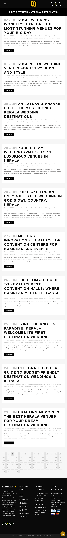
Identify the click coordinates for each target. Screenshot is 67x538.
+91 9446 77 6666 (60, 500)
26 (56, 457)
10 (47, 454)
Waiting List (23, 516)
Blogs (21, 496)
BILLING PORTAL (40, 504)
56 (4, 468)
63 (34, 468)
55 (60, 464)
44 (12, 464)
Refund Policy (24, 513)
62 (30, 468)
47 (25, 464)
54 (56, 464)
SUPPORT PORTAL (40, 507)
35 (34, 461)
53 (51, 464)
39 (51, 461)
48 (30, 464)
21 (34, 457)
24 (47, 457)
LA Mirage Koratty (29, 535)
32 (21, 461)
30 (12, 461)
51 (43, 464)
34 (30, 461)
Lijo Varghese (42, 38)
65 (43, 468)
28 (4, 461)
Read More (9, 50)
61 (25, 468)
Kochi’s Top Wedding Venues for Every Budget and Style (33, 68)
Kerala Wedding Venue (14, 38)
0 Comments (51, 38)
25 (51, 457)
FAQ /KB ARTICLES (40, 510)
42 (4, 464)
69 (60, 468)
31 (17, 461)
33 (25, 461)
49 (34, 464)
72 (12, 471)
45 (17, 464)
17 (17, 457)
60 (21, 468)
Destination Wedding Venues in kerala (25, 36)
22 (38, 457)
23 (43, 457)
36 (38, 461)
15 (8, 457)
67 (51, 468)
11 (51, 454)
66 (47, 468)
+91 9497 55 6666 (60, 502)
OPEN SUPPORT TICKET (40, 513)
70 (4, 471)
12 (56, 454)
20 (30, 457)
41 (60, 461)
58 (12, 468)
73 (17, 471)
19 (25, 457)
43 (8, 464)
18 (21, 457)
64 (38, 468)
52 (47, 464)
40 (56, 461)
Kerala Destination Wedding (42, 36)
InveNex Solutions (49, 535)
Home (21, 494)
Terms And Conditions (23, 503)
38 (47, 461)
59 (17, 468)
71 (8, 471)
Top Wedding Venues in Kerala (29, 38)
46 (21, 464)
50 (38, 464)
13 (60, 454)
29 (8, 461)
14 (4, 457)
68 (56, 468)
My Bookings (23, 499)
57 (8, 468)
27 (60, 457)
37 (43, 461)
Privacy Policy (24, 506)
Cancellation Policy (23, 510)
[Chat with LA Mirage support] (62, 533)
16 (12, 457)
